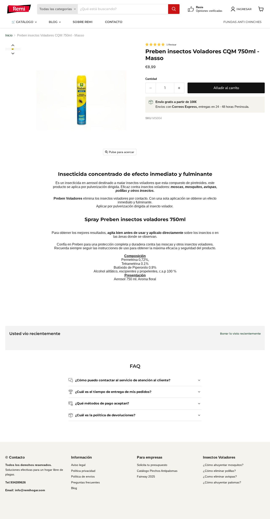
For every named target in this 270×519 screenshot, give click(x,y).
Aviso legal (78, 465)
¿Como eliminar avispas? (220, 476)
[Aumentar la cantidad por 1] (179, 88)
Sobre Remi (82, 22)
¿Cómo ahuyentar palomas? (222, 482)
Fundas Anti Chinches (242, 22)
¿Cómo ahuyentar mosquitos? (223, 465)
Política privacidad (83, 470)
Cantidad (151, 78)
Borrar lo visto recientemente (240, 333)
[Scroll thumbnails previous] (12, 45)
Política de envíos (83, 476)
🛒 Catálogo (23, 22)
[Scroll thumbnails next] (12, 53)
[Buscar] (174, 9)
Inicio (8, 35)
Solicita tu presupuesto (152, 465)
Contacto (113, 22)
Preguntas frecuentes (85, 482)
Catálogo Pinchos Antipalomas (157, 470)
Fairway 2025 (146, 476)
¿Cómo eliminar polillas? (219, 470)
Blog (54, 22)
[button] (12, 49)
